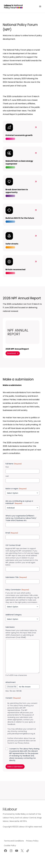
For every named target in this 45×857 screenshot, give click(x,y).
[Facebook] (5, 850)
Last (7, 476)
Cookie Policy (10, 845)
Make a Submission (15, 766)
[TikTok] (27, 850)
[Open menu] (40, 6)
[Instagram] (11, 850)
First (7, 467)
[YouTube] (16, 850)
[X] (22, 850)
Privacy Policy (32, 840)
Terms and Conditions (14, 840)
